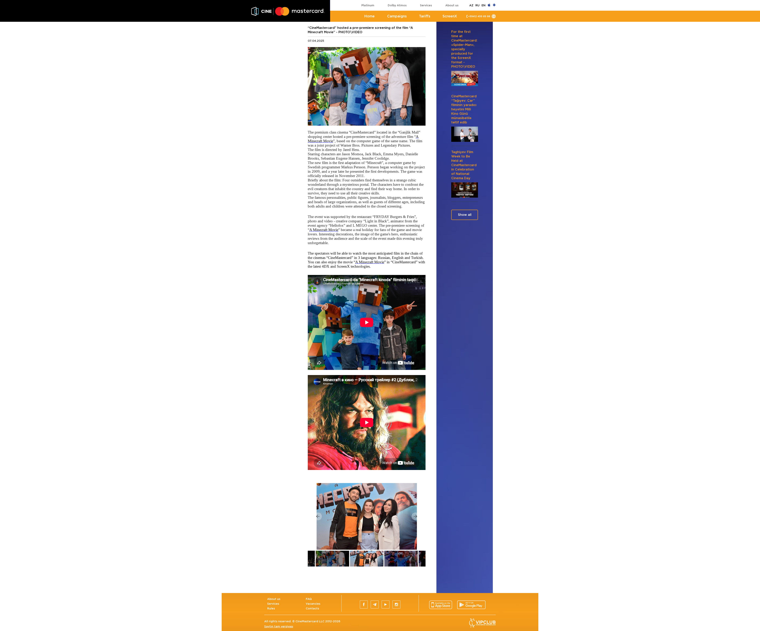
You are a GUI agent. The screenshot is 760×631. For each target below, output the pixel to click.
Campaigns (397, 16)
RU (477, 5)
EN (483, 5)
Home (369, 16)
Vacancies (313, 603)
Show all (464, 215)
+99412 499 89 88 (479, 16)
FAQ (309, 599)
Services (426, 5)
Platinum (367, 5)
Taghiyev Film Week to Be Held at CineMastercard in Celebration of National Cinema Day (464, 165)
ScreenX (450, 16)
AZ (471, 5)
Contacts (312, 608)
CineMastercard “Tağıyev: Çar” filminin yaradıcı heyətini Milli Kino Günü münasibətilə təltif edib (464, 109)
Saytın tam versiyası (278, 626)
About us (451, 5)
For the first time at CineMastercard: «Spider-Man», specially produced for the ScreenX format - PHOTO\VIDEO (464, 49)
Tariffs (424, 16)
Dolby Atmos (397, 5)
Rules (271, 608)
